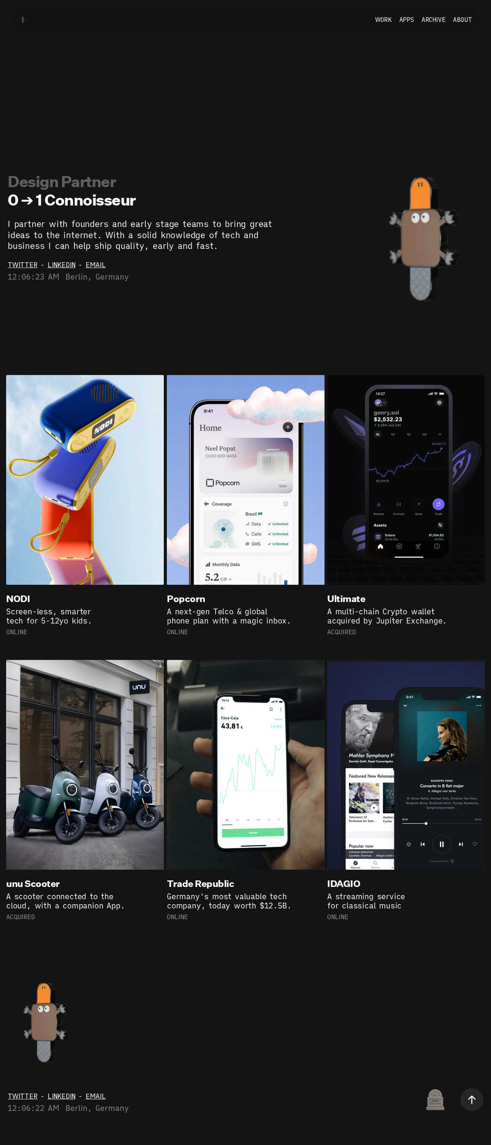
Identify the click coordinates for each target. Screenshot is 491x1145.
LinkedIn (61, 264)
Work (383, 19)
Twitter (23, 264)
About (462, 19)
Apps (406, 19)
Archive (434, 19)
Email (96, 264)
